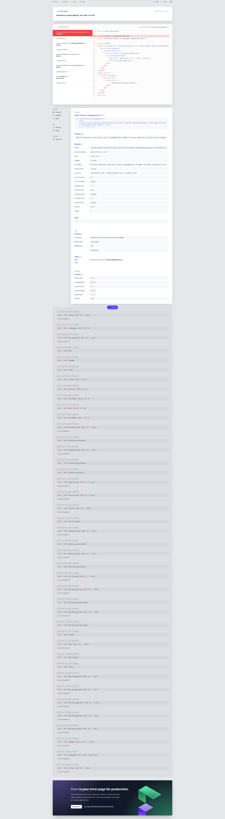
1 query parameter (63, 319)
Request (55, 109)
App (54, 124)
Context (55, 136)
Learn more (76, 806)
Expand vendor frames (63, 27)
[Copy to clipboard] (167, 119)
